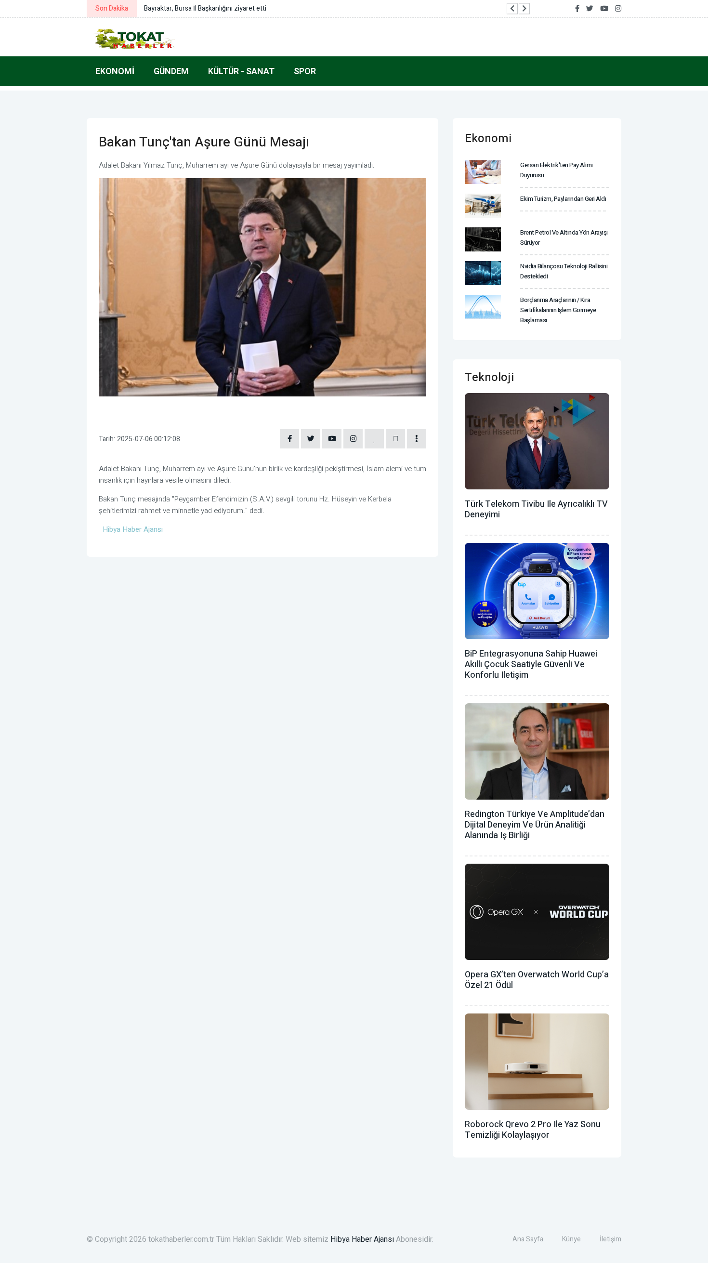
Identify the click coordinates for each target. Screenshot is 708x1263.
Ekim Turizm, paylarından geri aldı (563, 198)
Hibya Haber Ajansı (362, 1239)
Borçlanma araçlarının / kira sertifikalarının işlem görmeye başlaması (558, 310)
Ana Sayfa (527, 1239)
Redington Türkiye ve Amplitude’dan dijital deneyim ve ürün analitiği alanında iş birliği (534, 825)
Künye (571, 1239)
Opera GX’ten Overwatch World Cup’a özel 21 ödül (537, 980)
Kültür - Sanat (241, 71)
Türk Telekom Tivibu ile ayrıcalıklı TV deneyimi (536, 509)
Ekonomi (114, 71)
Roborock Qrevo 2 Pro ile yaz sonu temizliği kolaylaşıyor (533, 1130)
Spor (305, 71)
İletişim (610, 1239)
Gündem (171, 71)
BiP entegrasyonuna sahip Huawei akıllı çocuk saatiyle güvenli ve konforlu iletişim (531, 664)
